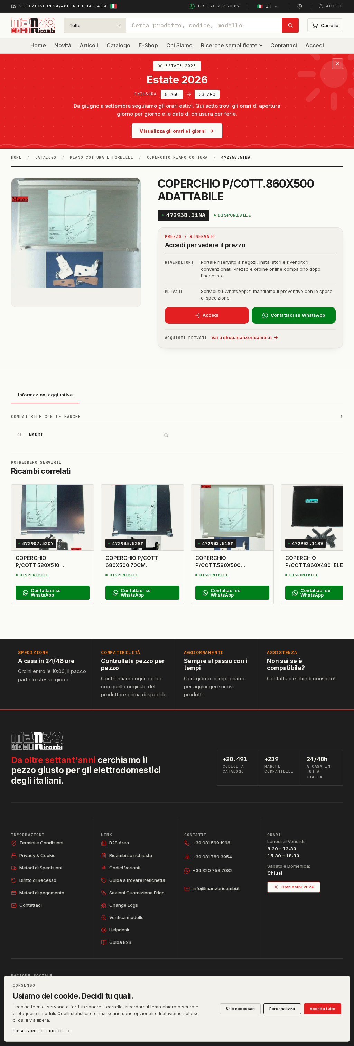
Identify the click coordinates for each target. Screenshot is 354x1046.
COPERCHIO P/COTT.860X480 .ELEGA (318, 561)
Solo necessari (240, 1008)
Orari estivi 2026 (297, 887)
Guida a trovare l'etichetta (137, 880)
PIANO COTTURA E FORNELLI (101, 157)
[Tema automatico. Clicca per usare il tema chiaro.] (299, 6)
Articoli (89, 45)
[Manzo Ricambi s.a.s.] (37, 740)
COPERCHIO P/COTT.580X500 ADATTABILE (218, 565)
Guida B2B (120, 942)
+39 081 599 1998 (211, 843)
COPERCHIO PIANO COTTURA (177, 157)
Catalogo (118, 45)
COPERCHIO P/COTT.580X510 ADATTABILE (37, 565)
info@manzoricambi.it (216, 888)
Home (38, 45)
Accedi (314, 45)
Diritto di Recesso (37, 880)
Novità (62, 45)
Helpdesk (119, 929)
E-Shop (148, 45)
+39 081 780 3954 (212, 856)
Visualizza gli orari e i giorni (173, 131)
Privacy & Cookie (37, 855)
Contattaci (283, 45)
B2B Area (119, 843)
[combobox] (204, 25)
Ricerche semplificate (229, 45)
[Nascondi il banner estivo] (337, 63)
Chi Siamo (179, 45)
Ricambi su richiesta (130, 855)
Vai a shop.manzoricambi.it (241, 337)
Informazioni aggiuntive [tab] (45, 394)
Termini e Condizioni (41, 843)
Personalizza (282, 1008)
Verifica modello (126, 917)
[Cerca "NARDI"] (166, 435)
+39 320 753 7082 (213, 870)
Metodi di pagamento (41, 892)
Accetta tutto (322, 1008)
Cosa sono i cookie (38, 1031)
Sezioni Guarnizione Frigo (137, 892)
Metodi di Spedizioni (40, 867)
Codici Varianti (124, 867)
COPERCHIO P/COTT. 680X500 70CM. (132, 561)
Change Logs (123, 905)
